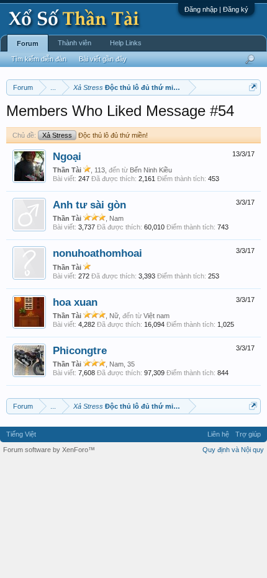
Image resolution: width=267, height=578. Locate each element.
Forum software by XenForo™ (49, 449)
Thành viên (74, 43)
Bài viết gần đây (103, 59)
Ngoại (67, 156)
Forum (27, 43)
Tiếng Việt (21, 434)
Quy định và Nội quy (233, 449)
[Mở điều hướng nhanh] (253, 87)
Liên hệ (218, 434)
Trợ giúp (248, 434)
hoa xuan (75, 302)
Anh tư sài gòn (89, 204)
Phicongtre (80, 350)
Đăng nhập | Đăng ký (216, 9)
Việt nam (156, 315)
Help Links (126, 43)
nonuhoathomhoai (97, 253)
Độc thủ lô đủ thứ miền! (95, 135)
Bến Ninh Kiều (151, 170)
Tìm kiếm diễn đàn (38, 59)
